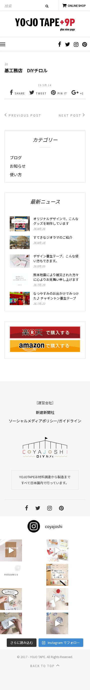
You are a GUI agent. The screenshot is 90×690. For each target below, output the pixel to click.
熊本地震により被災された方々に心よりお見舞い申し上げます (56, 277)
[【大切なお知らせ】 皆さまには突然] (11, 575)
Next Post (71, 115)
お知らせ (18, 166)
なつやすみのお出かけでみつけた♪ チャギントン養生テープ (56, 296)
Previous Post (24, 115)
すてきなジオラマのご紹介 (52, 237)
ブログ (16, 157)
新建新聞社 (45, 412)
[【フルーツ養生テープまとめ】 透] (57, 550)
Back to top (43, 666)
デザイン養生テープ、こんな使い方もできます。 (55, 258)
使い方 (16, 174)
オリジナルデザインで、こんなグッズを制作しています (55, 221)
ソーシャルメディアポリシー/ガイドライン (45, 420)
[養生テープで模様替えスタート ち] (11, 623)
